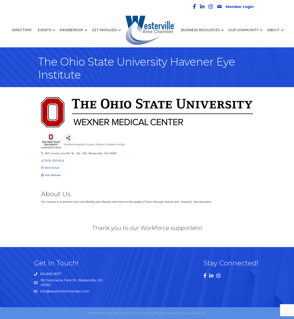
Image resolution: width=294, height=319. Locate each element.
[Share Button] (68, 137)
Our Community (243, 30)
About (273, 30)
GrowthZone (197, 313)
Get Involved (104, 30)
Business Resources (200, 30)
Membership (71, 30)
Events (44, 30)
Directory (22, 30)
